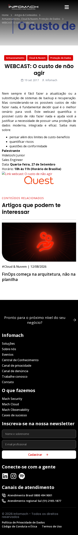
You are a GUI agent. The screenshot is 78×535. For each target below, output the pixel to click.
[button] (66, 7)
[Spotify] (22, 476)
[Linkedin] (5, 476)
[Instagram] (13, 476)
